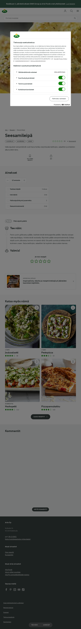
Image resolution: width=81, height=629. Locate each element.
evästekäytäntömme (21, 61)
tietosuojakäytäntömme (38, 61)
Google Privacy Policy (60, 59)
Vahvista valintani (59, 99)
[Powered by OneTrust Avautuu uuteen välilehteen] (62, 104)
